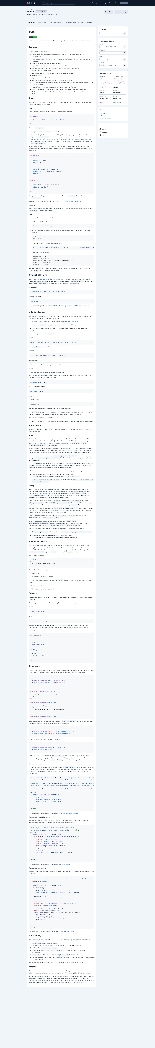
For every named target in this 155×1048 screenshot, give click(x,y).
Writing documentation (105, 118)
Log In (124, 3)
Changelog (102, 113)
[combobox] (58, 3)
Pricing (103, 3)
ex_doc (30, 11)
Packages (95, 3)
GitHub (101, 116)
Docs (110, 3)
